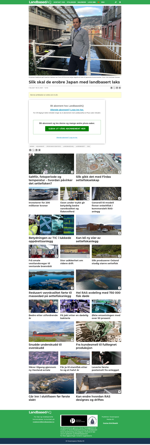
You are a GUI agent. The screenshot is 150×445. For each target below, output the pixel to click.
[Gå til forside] (40, 2)
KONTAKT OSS (59, 2)
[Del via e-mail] (119, 88)
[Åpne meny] (120, 2)
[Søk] (116, 2)
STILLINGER (71, 2)
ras (88, 146)
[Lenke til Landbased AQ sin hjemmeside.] (75, 412)
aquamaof (40, 146)
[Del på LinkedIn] (117, 88)
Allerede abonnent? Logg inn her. (67, 110)
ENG (103, 2)
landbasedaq (68, 146)
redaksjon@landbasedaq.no (43, 422)
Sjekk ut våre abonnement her (67, 128)
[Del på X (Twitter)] (114, 88)
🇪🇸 (98, 2)
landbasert (80, 146)
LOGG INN (92, 2)
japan (32, 146)
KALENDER (82, 2)
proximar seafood (54, 146)
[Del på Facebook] (111, 88)
